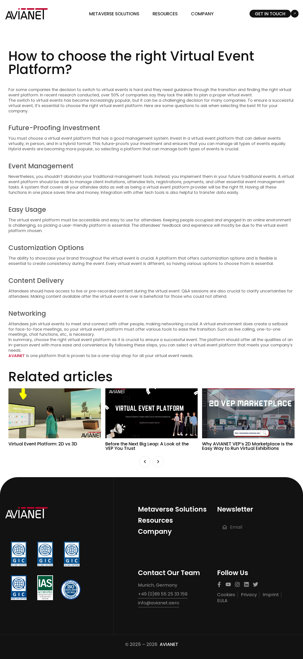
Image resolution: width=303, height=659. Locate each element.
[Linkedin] (246, 584)
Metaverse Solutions (114, 14)
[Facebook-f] (219, 584)
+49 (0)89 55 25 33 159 (162, 594)
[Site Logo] (26, 13)
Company (202, 14)
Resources (165, 14)
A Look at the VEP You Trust (147, 446)
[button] (144, 461)
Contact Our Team (169, 573)
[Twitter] (255, 584)
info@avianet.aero (158, 603)
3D (42, 444)
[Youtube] (228, 584)
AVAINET (16, 355)
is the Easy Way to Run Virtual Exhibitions (247, 446)
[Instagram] (237, 584)
